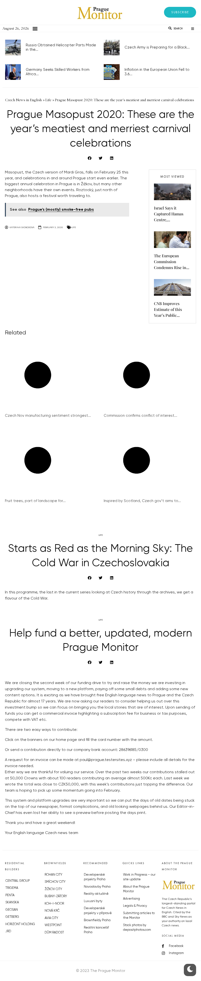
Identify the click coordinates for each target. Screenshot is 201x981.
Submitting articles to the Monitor (139, 916)
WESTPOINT (53, 925)
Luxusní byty (93, 901)
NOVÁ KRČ (52, 910)
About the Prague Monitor (136, 889)
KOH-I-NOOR (54, 903)
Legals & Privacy (135, 905)
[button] (180, 12)
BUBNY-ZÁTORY (56, 896)
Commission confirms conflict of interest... (140, 415)
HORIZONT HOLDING (20, 924)
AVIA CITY (51, 918)
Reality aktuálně (96, 893)
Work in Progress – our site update (139, 877)
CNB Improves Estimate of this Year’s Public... (168, 309)
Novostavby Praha (97, 886)
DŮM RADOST (54, 932)
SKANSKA (12, 902)
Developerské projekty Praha (94, 877)
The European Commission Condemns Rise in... (171, 261)
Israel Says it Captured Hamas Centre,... (168, 213)
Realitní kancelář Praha (96, 930)
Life (74, 227)
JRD (8, 931)
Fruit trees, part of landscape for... (35, 501)
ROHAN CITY (53, 874)
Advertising (131, 898)
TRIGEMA (11, 888)
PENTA (9, 895)
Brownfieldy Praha (97, 920)
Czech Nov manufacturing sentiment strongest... (48, 415)
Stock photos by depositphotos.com (137, 928)
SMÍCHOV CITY (55, 881)
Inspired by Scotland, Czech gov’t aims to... (142, 501)
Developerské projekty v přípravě (98, 911)
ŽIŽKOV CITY (53, 889)
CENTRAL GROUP (17, 881)
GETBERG (12, 917)
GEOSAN (11, 909)
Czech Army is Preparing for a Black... (157, 47)
